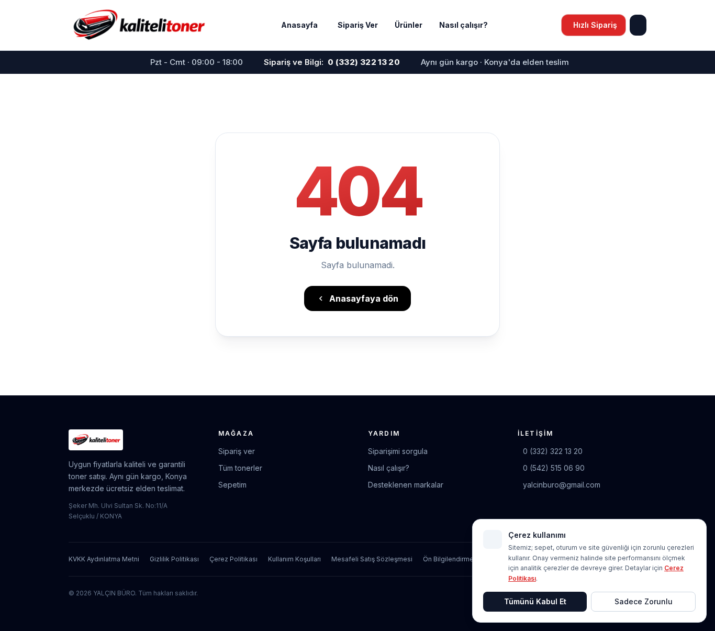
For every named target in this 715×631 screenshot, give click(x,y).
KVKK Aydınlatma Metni (104, 559)
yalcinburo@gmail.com (561, 484)
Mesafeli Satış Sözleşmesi (371, 559)
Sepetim (232, 484)
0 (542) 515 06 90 (554, 467)
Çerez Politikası (233, 559)
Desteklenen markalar (405, 484)
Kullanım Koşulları (294, 559)
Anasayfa (299, 24)
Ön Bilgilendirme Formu (459, 559)
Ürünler (408, 24)
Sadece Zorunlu (644, 601)
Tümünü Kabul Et (535, 601)
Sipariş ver (236, 451)
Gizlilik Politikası (174, 559)
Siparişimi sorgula (398, 451)
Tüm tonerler (240, 467)
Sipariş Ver (358, 24)
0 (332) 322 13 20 (553, 451)
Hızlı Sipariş (595, 24)
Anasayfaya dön (363, 298)
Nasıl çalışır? (463, 24)
